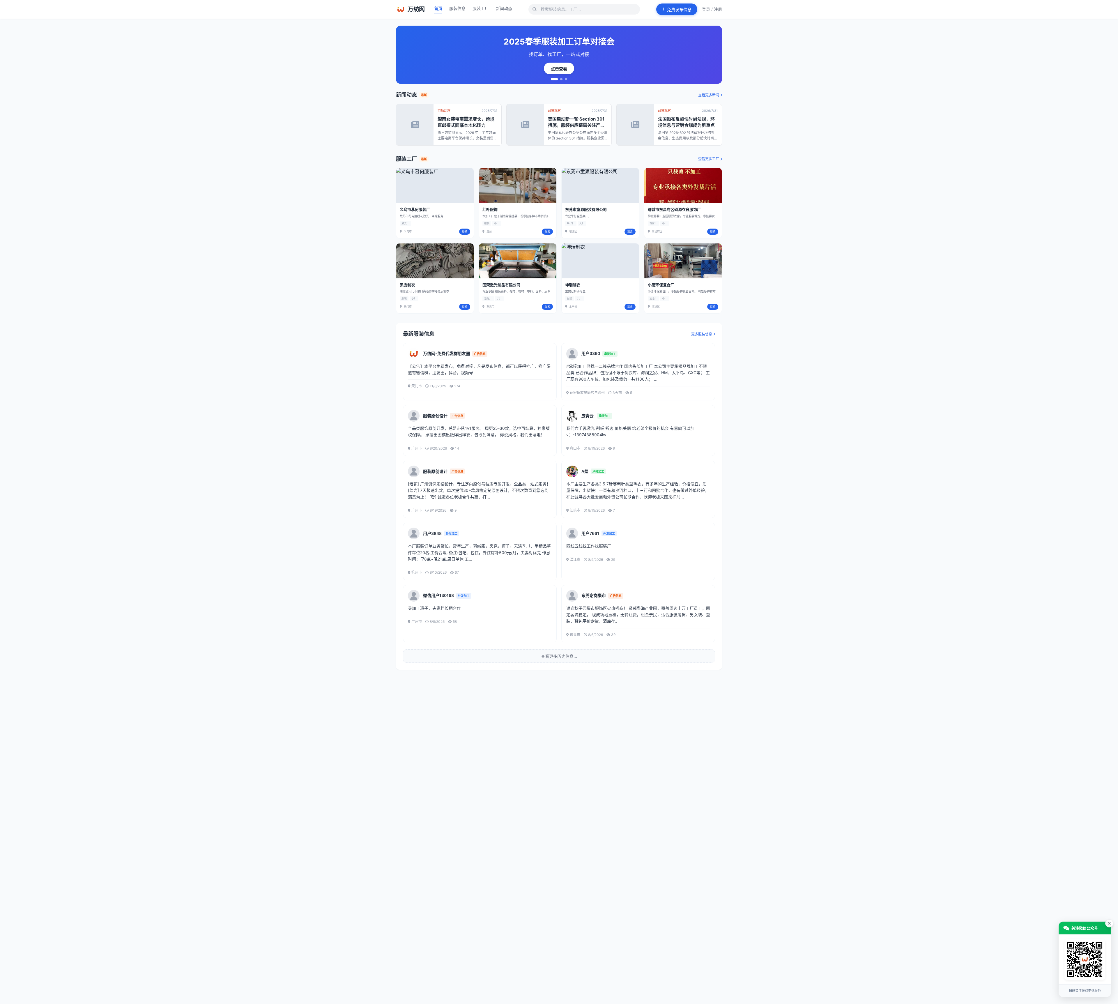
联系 (464, 231)
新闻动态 (504, 8)
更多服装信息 (701, 334)
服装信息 (457, 8)
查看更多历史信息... (559, 656)
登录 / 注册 (712, 9)
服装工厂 (481, 8)
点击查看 (559, 68)
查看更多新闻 (708, 95)
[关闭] (1109, 923)
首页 (438, 8)
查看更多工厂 (708, 159)
